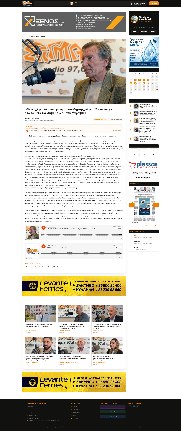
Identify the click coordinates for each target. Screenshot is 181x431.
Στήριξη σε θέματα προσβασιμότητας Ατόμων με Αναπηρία (148, 106)
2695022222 (33, 415)
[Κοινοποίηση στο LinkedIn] (153, 150)
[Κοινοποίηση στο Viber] (134, 154)
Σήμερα (75, 406)
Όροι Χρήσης (151, 428)
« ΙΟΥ (131, 96)
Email (64, 266)
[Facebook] (130, 406)
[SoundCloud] (138, 406)
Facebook (29, 266)
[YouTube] (134, 406)
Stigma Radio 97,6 (36, 427)
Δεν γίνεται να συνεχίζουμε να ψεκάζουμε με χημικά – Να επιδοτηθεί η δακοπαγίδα (148, 113)
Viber (48, 266)
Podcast (75, 418)
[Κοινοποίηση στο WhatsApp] (143, 154)
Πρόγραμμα (76, 412)
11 (135, 83)
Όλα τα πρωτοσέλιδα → (151, 226)
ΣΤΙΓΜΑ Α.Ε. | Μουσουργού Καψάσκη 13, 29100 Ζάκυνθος (44, 420)
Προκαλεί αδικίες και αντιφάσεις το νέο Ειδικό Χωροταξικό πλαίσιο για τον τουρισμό (147, 139)
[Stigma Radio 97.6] (27, 3)
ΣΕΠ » (156, 96)
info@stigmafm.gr (35, 418)
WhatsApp (56, 266)
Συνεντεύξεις (76, 409)
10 (131, 83)
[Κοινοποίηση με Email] (153, 154)
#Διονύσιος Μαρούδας (100, 119)
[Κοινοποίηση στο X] (143, 150)
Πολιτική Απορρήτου (141, 428)
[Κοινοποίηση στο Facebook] (134, 150)
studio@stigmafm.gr (113, 416)
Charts (75, 415)
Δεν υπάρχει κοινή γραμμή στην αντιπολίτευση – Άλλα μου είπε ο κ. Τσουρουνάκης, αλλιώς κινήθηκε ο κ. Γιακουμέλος (147, 130)
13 (144, 83)
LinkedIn (41, 266)
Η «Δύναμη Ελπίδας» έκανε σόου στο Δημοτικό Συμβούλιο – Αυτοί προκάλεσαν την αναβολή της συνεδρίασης (148, 121)
